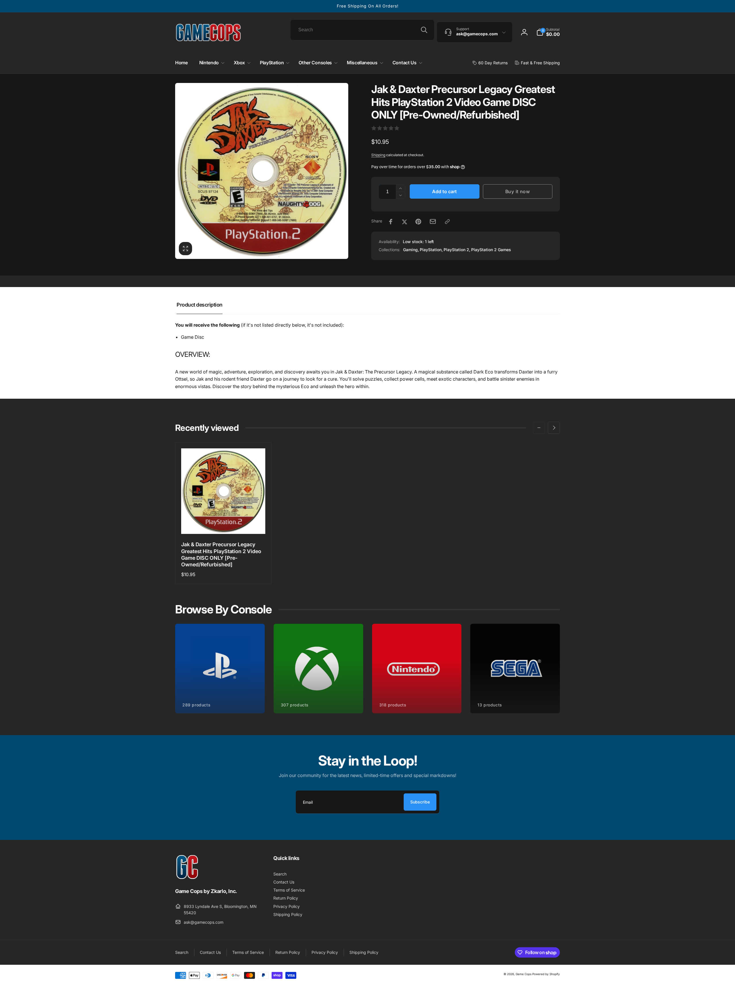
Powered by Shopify (546, 974)
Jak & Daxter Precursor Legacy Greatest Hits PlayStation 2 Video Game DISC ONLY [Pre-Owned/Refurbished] (221, 554)
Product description (200, 305)
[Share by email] (432, 221)
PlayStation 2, (457, 249)
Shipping (378, 155)
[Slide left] (539, 428)
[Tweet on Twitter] (404, 221)
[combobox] (362, 30)
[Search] (424, 30)
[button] (548, 32)
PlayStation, (431, 249)
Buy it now (517, 191)
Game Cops (523, 974)
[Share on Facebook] (391, 221)
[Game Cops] (187, 877)
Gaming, (411, 249)
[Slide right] (554, 428)
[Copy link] (447, 221)
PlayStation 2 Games (491, 249)
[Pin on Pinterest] (418, 221)
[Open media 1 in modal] (261, 171)
